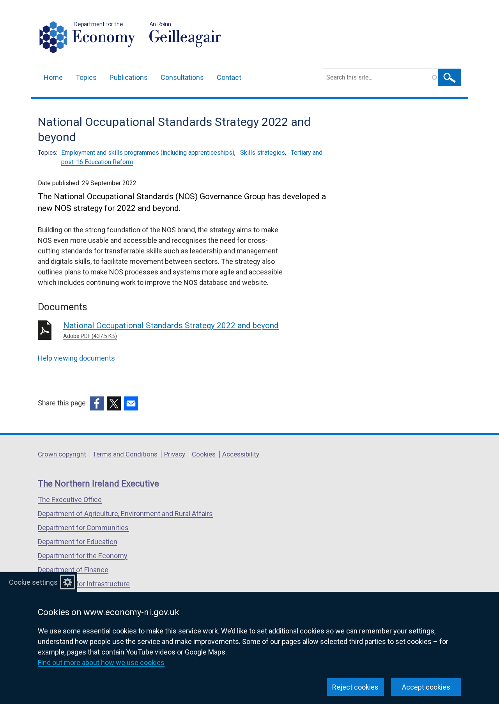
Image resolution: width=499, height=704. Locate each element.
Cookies (204, 454)
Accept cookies (426, 687)
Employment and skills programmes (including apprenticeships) (147, 152)
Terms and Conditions (125, 454)
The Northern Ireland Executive (98, 483)
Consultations (182, 77)
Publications (129, 77)
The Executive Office (70, 499)
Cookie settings (33, 582)
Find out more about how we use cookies (101, 662)
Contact (229, 77)
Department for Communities (83, 528)
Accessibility (240, 454)
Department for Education (77, 542)
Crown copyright (62, 454)
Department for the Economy (82, 556)
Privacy (174, 454)
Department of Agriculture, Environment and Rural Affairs (125, 513)
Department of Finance (73, 570)
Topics (86, 77)
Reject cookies (355, 687)
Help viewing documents (76, 358)
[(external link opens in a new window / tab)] (97, 403)
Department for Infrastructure (84, 584)
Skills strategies (262, 152)
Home (53, 77)
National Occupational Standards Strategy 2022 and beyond (171, 330)
